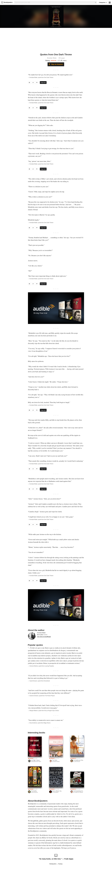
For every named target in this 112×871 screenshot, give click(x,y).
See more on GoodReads (44, 636)
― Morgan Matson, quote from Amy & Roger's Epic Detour (43, 710)
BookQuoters (8, 2)
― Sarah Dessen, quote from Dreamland (39, 681)
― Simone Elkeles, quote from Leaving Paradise (41, 666)
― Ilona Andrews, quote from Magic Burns (39, 723)
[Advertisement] (56, 41)
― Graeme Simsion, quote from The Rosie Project (41, 695)
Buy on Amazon (57, 64)
